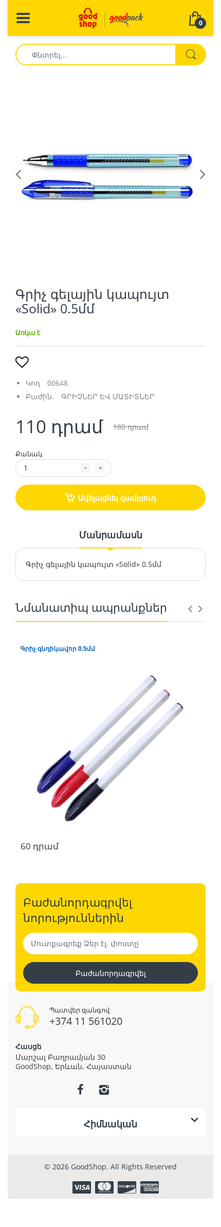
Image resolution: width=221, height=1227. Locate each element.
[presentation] (190, 608)
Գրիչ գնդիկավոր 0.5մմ (58, 649)
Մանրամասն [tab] (110, 534)
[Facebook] (80, 1089)
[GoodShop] (111, 17)
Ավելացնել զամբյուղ (117, 498)
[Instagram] (103, 1089)
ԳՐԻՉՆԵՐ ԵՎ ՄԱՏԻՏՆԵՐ (108, 396)
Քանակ (28, 453)
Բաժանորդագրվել (111, 973)
